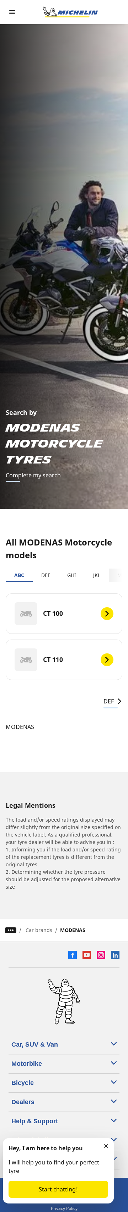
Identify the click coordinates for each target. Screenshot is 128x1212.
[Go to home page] (70, 12)
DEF (45, 575)
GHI (71, 575)
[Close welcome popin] (106, 1146)
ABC (19, 575)
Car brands (39, 930)
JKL (96, 575)
